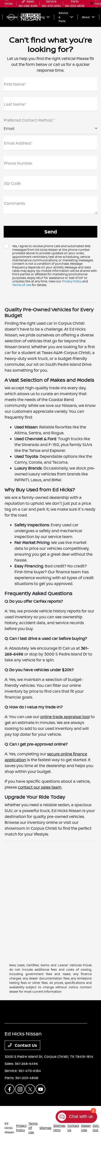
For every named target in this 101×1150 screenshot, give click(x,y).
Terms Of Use (33, 1127)
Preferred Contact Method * (29, 120)
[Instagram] (20, 1089)
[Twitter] (30, 1089)
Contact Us (25, 1045)
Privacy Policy (72, 281)
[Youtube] (40, 1089)
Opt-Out (96, 1128)
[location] (91, 3)
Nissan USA (86, 1128)
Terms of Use (21, 285)
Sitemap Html (59, 1128)
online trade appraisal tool (65, 716)
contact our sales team (40, 787)
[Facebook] (9, 1089)
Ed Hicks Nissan (9, 1127)
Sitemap (45, 1128)
